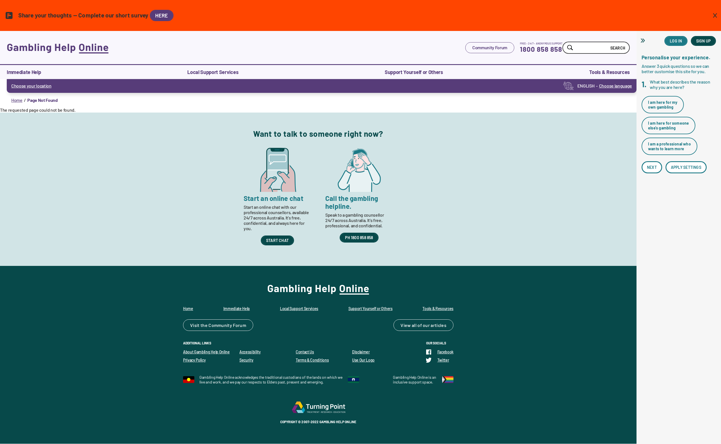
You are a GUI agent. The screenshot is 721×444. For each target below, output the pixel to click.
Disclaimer (361, 351)
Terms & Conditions (312, 360)
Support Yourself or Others (414, 72)
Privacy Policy (194, 360)
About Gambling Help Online (206, 351)
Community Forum (489, 47)
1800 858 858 (541, 49)
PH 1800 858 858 (359, 237)
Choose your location (31, 85)
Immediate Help (24, 72)
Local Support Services (212, 72)
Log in (676, 41)
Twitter (443, 360)
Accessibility (250, 351)
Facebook (445, 351)
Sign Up (703, 41)
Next (652, 167)
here (161, 15)
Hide (643, 40)
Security (246, 360)
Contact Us (305, 351)
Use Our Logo (363, 360)
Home (17, 100)
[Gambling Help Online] (236, 47)
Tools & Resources (609, 72)
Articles (438, 325)
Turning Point (318, 407)
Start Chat (277, 240)
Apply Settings (686, 167)
